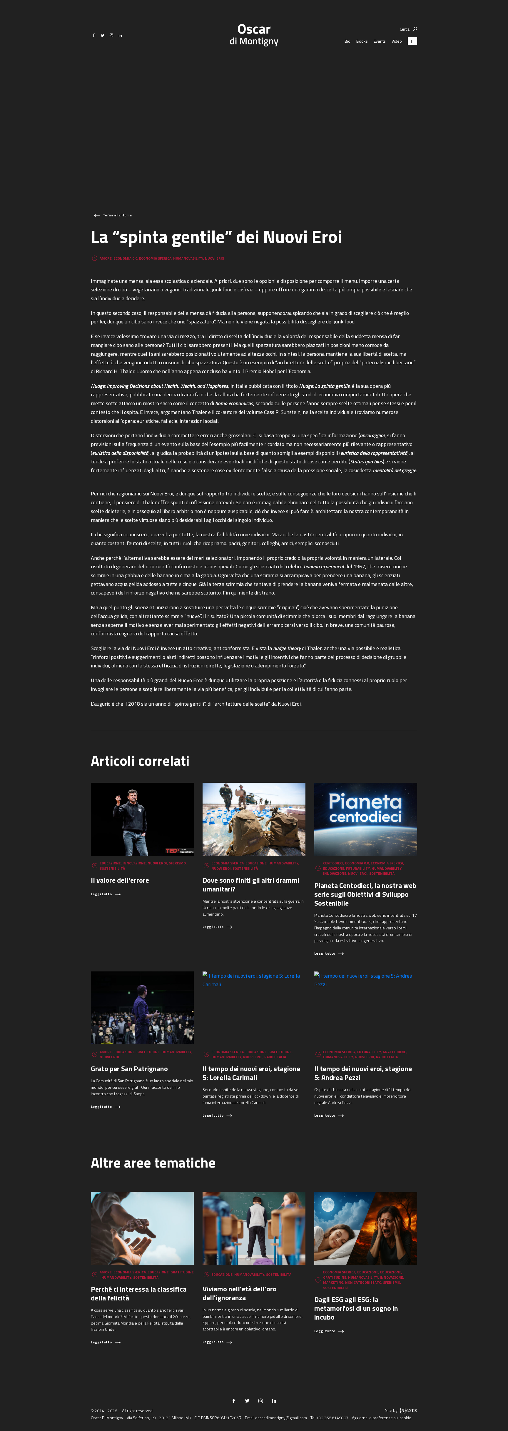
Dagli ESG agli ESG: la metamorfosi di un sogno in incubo (356, 1308)
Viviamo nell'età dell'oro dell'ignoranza (240, 1293)
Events (380, 41)
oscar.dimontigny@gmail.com (281, 1418)
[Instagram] (111, 35)
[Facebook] (94, 35)
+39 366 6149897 (332, 1418)
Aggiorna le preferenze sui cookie (381, 1418)
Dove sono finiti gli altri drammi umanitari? (251, 884)
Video (397, 41)
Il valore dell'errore (120, 880)
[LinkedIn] (120, 35)
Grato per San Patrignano (129, 1068)
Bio (347, 41)
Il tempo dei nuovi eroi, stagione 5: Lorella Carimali (251, 1073)
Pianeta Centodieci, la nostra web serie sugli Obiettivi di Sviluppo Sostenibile (365, 894)
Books (362, 41)
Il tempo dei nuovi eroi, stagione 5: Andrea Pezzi (363, 1073)
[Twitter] (103, 35)
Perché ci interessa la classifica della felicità (138, 1293)
